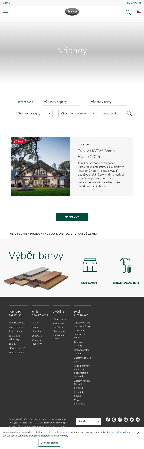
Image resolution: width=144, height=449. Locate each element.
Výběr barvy (59, 319)
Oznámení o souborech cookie (80, 334)
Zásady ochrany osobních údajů (82, 324)
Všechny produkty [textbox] (73, 113)
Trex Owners (15, 331)
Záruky (12, 343)
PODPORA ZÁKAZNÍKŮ (15, 313)
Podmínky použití (79, 393)
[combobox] (61, 101)
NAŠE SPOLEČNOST (40, 313)
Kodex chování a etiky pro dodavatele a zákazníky (82, 371)
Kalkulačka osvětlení (58, 325)
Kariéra (35, 327)
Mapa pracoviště (79, 401)
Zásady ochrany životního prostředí (82, 384)
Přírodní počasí (17, 348)
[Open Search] (128, 12)
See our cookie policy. (117, 432)
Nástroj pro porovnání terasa (59, 335)
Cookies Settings (49, 442)
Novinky (36, 331)
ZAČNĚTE (59, 311)
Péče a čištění (16, 352)
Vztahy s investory (37, 341)
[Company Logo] (72, 12)
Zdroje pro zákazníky (14, 337)
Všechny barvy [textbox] (101, 101)
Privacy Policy (61, 435)
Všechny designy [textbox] (28, 113)
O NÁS (6, 2)
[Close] (138, 432)
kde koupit (134, 2)
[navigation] (72, 9)
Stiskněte (37, 335)
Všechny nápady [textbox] (55, 101)
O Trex (35, 322)
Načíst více (72, 217)
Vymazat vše (110, 113)
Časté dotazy (16, 327)
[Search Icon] (129, 113)
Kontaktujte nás (17, 322)
